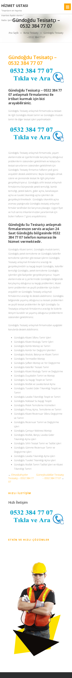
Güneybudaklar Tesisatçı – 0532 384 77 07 (50, 476)
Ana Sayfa (13, 32)
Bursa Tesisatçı (30, 32)
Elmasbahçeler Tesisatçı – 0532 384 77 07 (21, 478)
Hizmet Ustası (14, 5)
